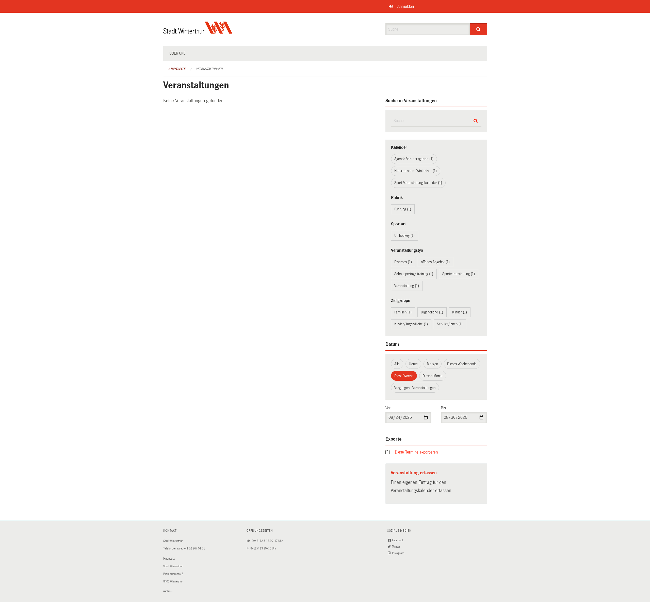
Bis (443, 408)
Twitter (396, 546)
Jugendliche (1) (432, 312)
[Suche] (478, 29)
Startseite (176, 69)
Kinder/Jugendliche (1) (411, 324)
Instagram (398, 553)
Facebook (398, 540)
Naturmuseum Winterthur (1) (415, 171)
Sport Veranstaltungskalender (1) (418, 183)
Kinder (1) (459, 312)
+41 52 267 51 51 (194, 548)
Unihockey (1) (404, 235)
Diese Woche (403, 376)
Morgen (432, 364)
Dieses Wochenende (462, 364)
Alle (397, 364)
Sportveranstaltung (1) (458, 274)
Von (388, 408)
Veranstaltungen (209, 69)
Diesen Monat (432, 376)
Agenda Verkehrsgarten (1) (413, 159)
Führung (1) (402, 209)
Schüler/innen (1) (450, 324)
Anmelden (405, 6)
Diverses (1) (403, 262)
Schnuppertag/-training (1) (413, 274)
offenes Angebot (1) (435, 262)
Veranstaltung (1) (406, 286)
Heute (413, 364)
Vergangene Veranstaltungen (414, 388)
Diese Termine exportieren (416, 452)
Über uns (177, 53)
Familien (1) (403, 312)
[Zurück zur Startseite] (198, 32)
